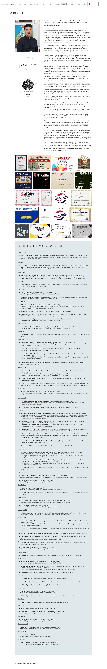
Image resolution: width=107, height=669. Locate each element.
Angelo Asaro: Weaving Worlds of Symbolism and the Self (54, 284)
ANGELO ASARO (8, 4)
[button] (84, 4)
